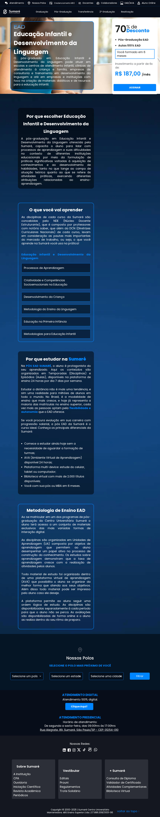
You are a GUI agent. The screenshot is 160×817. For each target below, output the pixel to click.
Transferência (85, 11)
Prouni (64, 782)
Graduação (42, 11)
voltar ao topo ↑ (128, 811)
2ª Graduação (107, 11)
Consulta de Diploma (121, 778)
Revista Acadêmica (26, 791)
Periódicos (20, 795)
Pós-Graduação (63, 11)
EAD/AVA (129, 3)
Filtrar (139, 676)
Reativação (127, 11)
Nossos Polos (39, 3)
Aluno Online (148, 3)
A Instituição (22, 774)
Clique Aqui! (79, 706)
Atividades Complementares (126, 787)
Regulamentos (70, 787)
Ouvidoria (20, 782)
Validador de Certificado (123, 782)
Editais (64, 778)
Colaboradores (109, 3)
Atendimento (17, 3)
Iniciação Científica (26, 787)
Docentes (88, 3)
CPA (16, 778)
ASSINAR (134, 87)
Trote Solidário (70, 791)
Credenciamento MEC (64, 3)
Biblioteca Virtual (118, 791)
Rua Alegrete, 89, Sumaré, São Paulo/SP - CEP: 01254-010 (79, 730)
